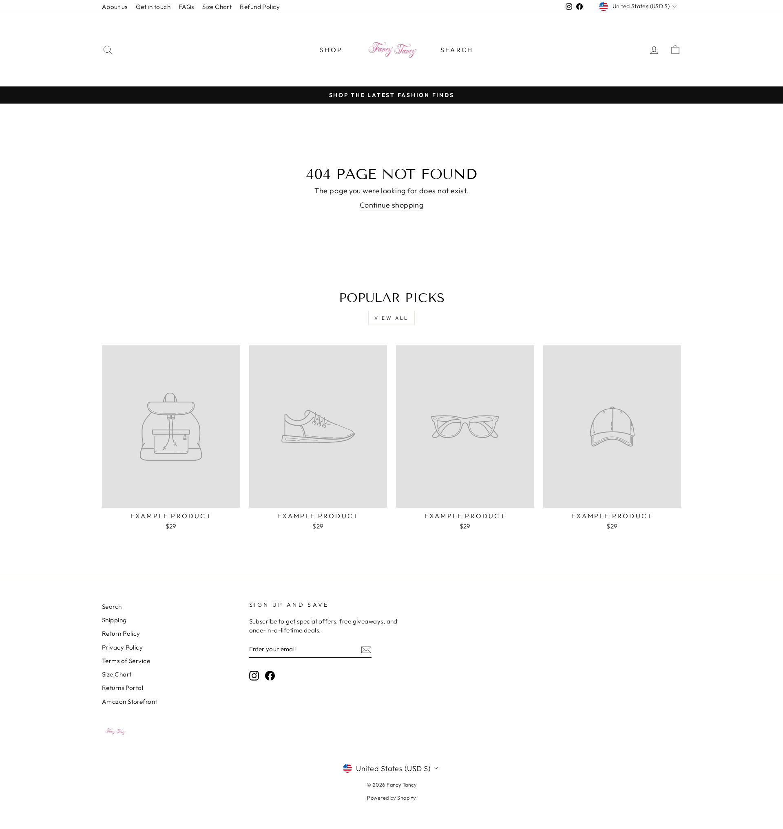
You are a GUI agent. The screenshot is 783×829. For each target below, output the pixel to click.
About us (115, 7)
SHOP (331, 50)
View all (391, 318)
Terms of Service (126, 661)
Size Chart (217, 7)
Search (456, 50)
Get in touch (153, 7)
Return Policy (121, 633)
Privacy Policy (122, 647)
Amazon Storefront (129, 701)
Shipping (114, 620)
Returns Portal (122, 688)
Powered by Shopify (391, 797)
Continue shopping (392, 205)
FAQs (186, 7)
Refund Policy (260, 7)
